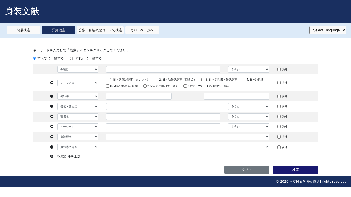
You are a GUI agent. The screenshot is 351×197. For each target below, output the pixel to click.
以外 (284, 69)
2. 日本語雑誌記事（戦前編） (177, 79)
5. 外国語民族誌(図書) (124, 86)
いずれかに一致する (87, 58)
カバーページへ (142, 30)
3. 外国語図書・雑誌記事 (221, 79)
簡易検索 (23, 30)
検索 (295, 170)
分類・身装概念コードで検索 (100, 30)
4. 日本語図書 (255, 79)
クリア (247, 170)
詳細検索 (58, 30)
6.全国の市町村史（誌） (162, 86)
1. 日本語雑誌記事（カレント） (130, 79)
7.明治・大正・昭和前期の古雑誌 (208, 86)
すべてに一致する (50, 58)
